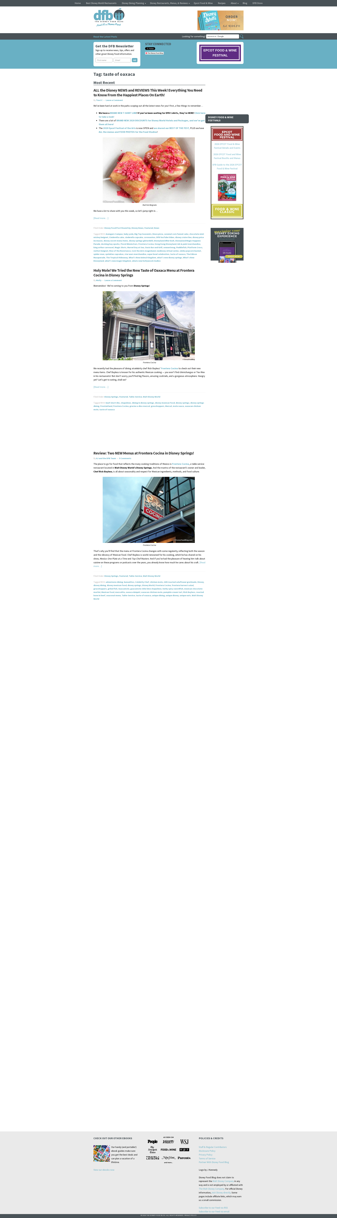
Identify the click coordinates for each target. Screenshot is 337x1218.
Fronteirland (106, 406)
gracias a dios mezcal (140, 406)
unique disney (172, 595)
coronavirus (149, 237)
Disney (200, 582)
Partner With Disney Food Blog (214, 1162)
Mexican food (107, 592)
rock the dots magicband (144, 250)
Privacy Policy (205, 1154)
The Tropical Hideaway (117, 257)
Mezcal (168, 406)
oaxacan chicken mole (151, 592)
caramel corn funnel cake (176, 234)
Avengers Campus (114, 234)
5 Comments (125, 458)
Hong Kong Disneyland (165, 244)
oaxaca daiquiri (133, 592)
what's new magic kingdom (118, 260)
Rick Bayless (189, 592)
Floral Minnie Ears (129, 244)
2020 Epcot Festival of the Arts (119, 128)
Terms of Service (207, 1158)
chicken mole (156, 582)
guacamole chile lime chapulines (146, 588)
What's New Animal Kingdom (142, 257)
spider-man (98, 254)
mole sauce (178, 406)
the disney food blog (103, 9)
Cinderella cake (116, 237)
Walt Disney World (151, 396)
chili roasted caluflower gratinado (180, 582)
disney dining (99, 585)
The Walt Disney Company (211, 1188)
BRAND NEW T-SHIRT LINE (123, 112)
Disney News (137, 228)
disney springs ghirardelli (141, 240)
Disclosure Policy (207, 1150)
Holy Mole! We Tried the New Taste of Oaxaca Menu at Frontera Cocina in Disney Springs (143, 272)
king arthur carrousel (103, 247)
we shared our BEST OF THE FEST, (172, 128)
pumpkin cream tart (172, 592)
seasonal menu (113, 595)
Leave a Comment (114, 100)
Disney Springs (111, 396)
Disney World (148, 585)
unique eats (185, 595)
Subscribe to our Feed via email (214, 1211)
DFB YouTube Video (165, 237)
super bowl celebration (158, 254)
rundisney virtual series (168, 250)
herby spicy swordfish (173, 588)
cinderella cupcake (134, 237)
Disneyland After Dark (164, 240)
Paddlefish (181, 247)
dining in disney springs (143, 402)
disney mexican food (165, 402)
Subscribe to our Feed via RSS (213, 1207)
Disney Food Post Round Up (117, 228)
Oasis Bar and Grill (153, 247)
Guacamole (123, 588)
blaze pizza (157, 234)
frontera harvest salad (183, 585)
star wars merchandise (135, 254)
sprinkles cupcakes (114, 254)
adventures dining (114, 582)
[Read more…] (100, 218)
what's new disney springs (169, 257)
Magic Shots (120, 247)
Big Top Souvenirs (143, 234)
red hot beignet (100, 250)
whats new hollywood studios (146, 260)
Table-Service (135, 396)
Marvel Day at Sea (135, 247)
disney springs (182, 402)
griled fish (112, 588)
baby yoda (128, 234)
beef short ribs (113, 402)
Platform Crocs (194, 247)
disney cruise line (183, 237)
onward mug (169, 247)
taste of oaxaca (177, 254)
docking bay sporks (110, 244)
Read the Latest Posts (105, 36)
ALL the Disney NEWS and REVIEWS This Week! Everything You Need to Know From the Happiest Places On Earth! (147, 92)
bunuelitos (129, 582)
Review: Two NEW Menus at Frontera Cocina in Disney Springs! (143, 453)
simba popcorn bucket (190, 250)
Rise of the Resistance (120, 250)
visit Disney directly (221, 1192)
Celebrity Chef (142, 582)
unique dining (158, 595)
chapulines (126, 402)
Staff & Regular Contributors (213, 1147)
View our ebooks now (103, 1169)
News (156, 228)
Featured (148, 228)
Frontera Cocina (146, 244)
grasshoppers (157, 406)
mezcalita (120, 592)
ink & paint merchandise (188, 244)
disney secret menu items (116, 240)
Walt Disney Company (223, 1181)
